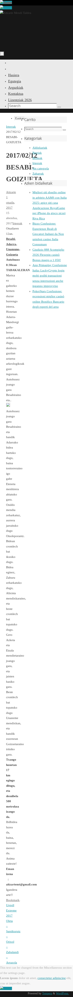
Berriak (37, 152)
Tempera (47, 993)
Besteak (37, 158)
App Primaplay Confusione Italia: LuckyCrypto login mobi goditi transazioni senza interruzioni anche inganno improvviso (49, 276)
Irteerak (11, 126)
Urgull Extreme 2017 (11, 910)
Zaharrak (38, 173)
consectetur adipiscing (52, 978)
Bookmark (12, 900)
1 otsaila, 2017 (10, 202)
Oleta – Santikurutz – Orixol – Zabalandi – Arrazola (13, 941)
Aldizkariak (39, 147)
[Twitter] (6, 2)
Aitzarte (11, 192)
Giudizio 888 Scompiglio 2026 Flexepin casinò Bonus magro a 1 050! (48, 255)
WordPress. (62, 993)
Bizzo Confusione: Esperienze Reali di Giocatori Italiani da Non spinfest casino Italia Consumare (48, 234)
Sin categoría (40, 168)
